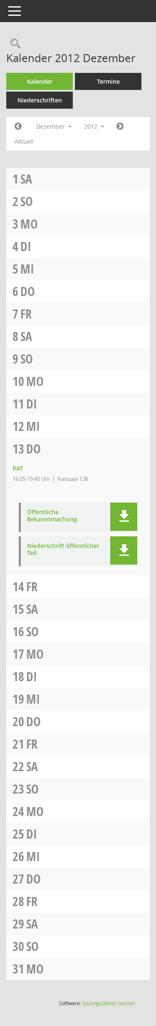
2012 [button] (91, 126)
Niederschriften (39, 100)
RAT (17, 468)
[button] (123, 517)
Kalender (39, 81)
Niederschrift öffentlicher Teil (63, 550)
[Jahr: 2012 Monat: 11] (18, 126)
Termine (108, 81)
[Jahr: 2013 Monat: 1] (120, 126)
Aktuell (24, 141)
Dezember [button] (51, 126)
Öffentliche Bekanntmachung (52, 516)
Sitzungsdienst (108, 1003)
